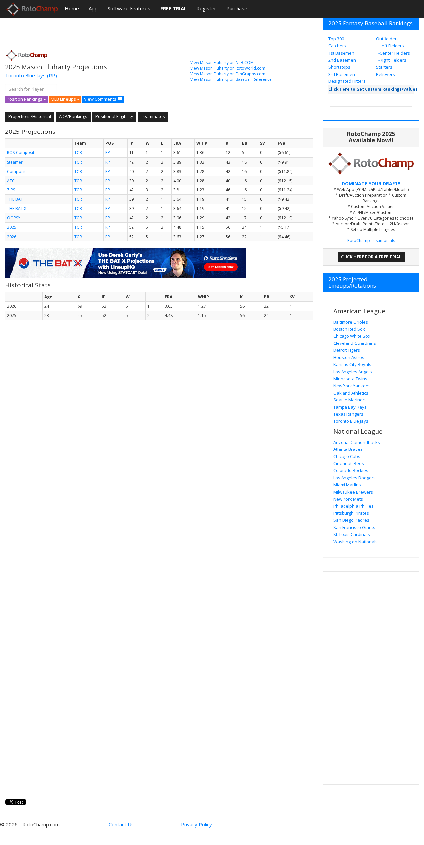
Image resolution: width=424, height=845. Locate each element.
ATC (11, 181)
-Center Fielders (393, 53)
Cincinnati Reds (348, 463)
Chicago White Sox (351, 336)
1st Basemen (341, 53)
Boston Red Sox (349, 329)
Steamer (15, 162)
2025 (11, 227)
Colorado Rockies (350, 470)
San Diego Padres (351, 520)
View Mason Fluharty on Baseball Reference (231, 79)
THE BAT (15, 199)
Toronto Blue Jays (25, 75)
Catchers (337, 46)
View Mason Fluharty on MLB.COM (222, 62)
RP (107, 152)
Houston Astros (348, 357)
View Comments (100, 99)
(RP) (52, 75)
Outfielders (387, 39)
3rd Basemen (341, 74)
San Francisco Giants (354, 527)
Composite (17, 171)
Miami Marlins (347, 485)
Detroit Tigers (346, 350)
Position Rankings (25, 99)
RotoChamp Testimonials (371, 240)
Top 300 (336, 39)
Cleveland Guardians (354, 343)
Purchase (236, 8)
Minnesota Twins (350, 379)
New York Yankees (352, 386)
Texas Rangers (348, 414)
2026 (11, 236)
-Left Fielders (390, 46)
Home (72, 8)
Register (206, 8)
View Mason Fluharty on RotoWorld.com (227, 68)
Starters (384, 67)
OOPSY (13, 218)
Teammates (153, 116)
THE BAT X (16, 208)
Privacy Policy (196, 824)
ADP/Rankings (73, 116)
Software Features (129, 8)
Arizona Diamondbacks (356, 442)
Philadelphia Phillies (353, 506)
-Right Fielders (391, 60)
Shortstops (339, 67)
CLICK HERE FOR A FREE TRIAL (371, 257)
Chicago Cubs (346, 456)
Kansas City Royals (352, 364)
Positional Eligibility (114, 116)
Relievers (385, 74)
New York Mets (348, 499)
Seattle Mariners (350, 400)
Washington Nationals (355, 542)
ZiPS (11, 190)
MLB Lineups (64, 99)
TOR (78, 152)
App (93, 8)
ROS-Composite (22, 152)
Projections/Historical (29, 116)
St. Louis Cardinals (351, 534)
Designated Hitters (347, 81)
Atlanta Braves (348, 449)
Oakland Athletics (350, 393)
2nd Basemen (342, 60)
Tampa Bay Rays (350, 407)
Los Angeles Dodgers (354, 478)
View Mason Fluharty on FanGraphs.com (227, 74)
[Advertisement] (125, 31)
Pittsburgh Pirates (351, 513)
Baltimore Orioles (350, 322)
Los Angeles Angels (352, 372)
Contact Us (121, 824)
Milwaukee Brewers (353, 492)
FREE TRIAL (173, 8)
